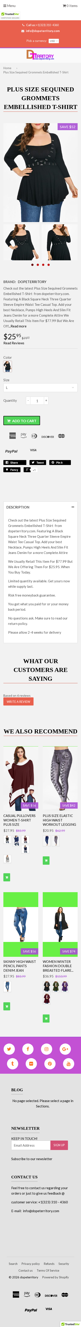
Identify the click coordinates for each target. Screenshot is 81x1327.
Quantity (10, 400)
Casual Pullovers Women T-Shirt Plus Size (19, 820)
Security (63, 1264)
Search (13, 1264)
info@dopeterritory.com (43, 31)
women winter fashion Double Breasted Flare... (58, 966)
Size (6, 380)
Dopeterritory (32, 282)
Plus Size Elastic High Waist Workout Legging (59, 820)
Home (7, 68)
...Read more (18, 326)
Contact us (25, 1270)
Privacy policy (31, 1264)
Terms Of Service (48, 1270)
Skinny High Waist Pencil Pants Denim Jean (19, 966)
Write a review (18, 701)
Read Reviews (13, 343)
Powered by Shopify (55, 1277)
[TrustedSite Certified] (10, 15)
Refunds (49, 1264)
